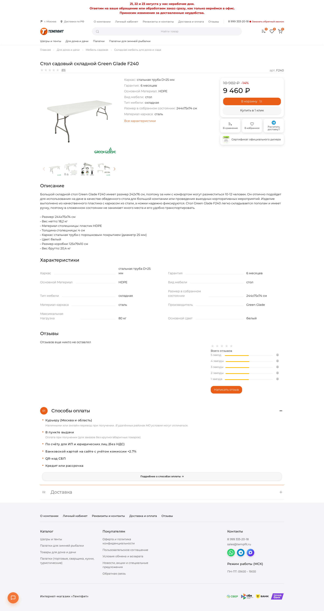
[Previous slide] (46, 116)
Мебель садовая (97, 49)
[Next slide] (112, 116)
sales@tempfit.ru (239, 544)
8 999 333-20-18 (238, 21)
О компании (102, 21)
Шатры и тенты (50, 41)
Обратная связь (114, 573)
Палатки (99, 41)
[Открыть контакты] (13, 597)
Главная (45, 49)
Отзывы (213, 21)
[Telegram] (240, 552)
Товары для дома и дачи (58, 552)
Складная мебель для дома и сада (137, 49)
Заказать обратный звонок (268, 21)
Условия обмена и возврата (123, 556)
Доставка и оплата (191, 21)
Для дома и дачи (77, 41)
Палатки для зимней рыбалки (130, 41)
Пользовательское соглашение (125, 550)
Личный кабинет (126, 21)
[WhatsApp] (231, 552)
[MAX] (250, 552)
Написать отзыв (226, 389)
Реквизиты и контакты (158, 21)
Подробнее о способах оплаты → (162, 476)
